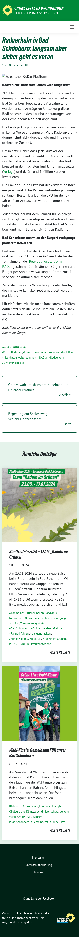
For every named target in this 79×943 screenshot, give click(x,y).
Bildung (14, 806)
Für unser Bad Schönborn (36, 13)
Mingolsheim (18, 639)
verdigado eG (26, 922)
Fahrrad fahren (20, 633)
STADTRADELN (20, 644)
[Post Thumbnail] (39, 504)
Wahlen (13, 816)
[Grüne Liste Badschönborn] (7, 10)
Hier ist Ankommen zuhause (42, 352)
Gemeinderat (40, 822)
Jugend (38, 811)
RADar (43, 357)
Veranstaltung (28, 623)
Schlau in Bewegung (53, 618)
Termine (14, 623)
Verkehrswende (41, 644)
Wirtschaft (25, 816)
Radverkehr (57, 357)
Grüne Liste (58, 822)
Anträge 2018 (10, 347)
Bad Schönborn (20, 628)
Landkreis (51, 613)
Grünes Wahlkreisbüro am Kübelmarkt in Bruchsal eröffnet (39, 390)
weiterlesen (59, 652)
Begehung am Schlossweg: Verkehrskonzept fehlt (39, 418)
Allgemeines (16, 613)
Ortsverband (32, 618)
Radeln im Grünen (55, 639)
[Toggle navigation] (72, 27)
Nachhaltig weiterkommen (20, 357)
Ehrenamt (45, 806)
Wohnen (37, 816)
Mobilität (67, 352)
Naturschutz (16, 618)
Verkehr (24, 347)
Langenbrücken (41, 633)
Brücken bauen (35, 613)
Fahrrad (16, 352)
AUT (6, 352)
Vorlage (8, 171)
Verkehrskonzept (14, 363)
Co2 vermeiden (41, 628)
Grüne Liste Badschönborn (39, 8)
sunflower (32, 918)
